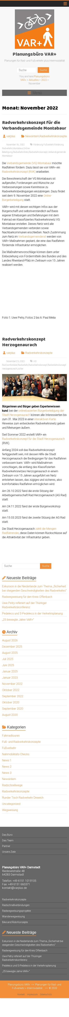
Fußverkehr (9, 748)
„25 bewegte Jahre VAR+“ (18, 619)
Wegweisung (10, 810)
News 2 (7, 766)
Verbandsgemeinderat (32, 236)
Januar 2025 (10, 671)
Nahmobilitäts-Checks (15, 754)
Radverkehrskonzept (38, 152)
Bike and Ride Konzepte (15, 922)
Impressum (32, 994)
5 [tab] (46, 308)
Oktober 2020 (10, 702)
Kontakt (21, 994)
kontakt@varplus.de (14, 888)
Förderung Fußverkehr (43, 144)
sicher (20, 368)
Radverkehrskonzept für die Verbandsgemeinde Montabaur (34, 125)
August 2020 (10, 715)
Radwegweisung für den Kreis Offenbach (27, 596)
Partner (6, 846)
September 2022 (12, 696)
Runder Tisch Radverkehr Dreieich (23, 797)
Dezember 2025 (12, 646)
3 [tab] (38, 308)
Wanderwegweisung (13, 916)
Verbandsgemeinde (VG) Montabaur (29, 163)
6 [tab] (50, 308)
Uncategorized (11, 804)
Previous (16, 308)
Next (64, 308)
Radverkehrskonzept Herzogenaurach (23, 342)
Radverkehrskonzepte (53, 136)
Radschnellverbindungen (16, 905)
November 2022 (12, 684)
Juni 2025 (8, 665)
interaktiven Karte (45, 419)
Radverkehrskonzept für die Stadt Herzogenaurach (33, 439)
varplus (10, 136)
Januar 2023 (10, 677)
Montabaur (18, 148)
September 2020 (12, 708)
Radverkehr (23, 365)
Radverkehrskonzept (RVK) (19, 171)
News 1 (7, 760)
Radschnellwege (12, 785)
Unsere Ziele (9, 851)
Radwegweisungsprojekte (16, 910)
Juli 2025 (7, 659)
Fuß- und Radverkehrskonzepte (21, 741)
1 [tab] (31, 308)
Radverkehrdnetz (20, 152)
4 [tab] (42, 308)
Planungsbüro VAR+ (34, 54)
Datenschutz (46, 994)
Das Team (7, 840)
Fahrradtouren (11, 735)
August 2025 (10, 652)
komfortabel (11, 365)
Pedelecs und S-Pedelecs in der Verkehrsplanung (32, 613)
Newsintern (32, 136)
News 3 (7, 772)
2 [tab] (35, 308)
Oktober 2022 (10, 690)
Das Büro (7, 834)
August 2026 (10, 640)
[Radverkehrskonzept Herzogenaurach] (34, 375)
